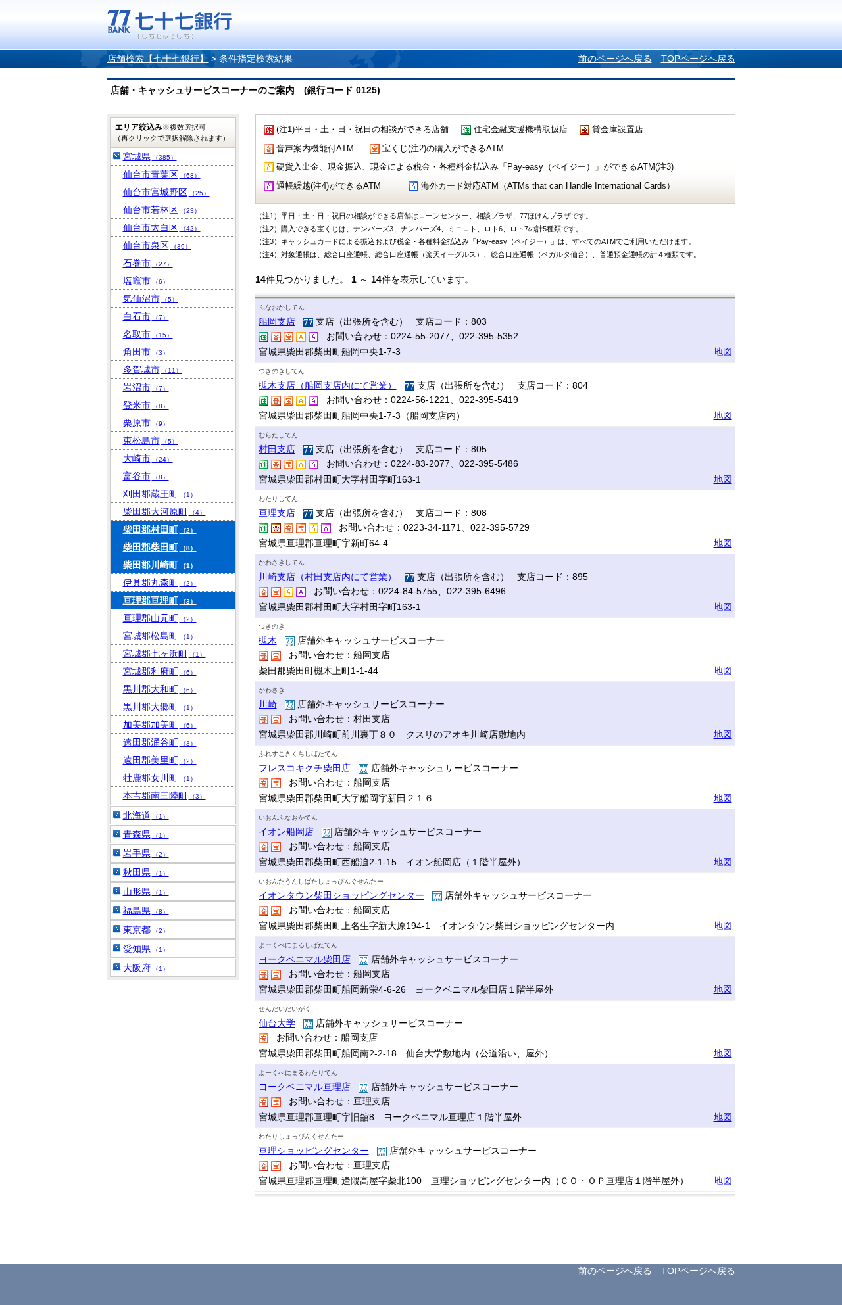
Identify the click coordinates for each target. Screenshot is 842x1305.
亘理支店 (277, 513)
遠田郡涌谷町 (160, 742)
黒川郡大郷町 (160, 706)
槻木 (268, 640)
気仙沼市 (150, 298)
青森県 (146, 834)
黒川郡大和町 (160, 689)
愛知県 (146, 948)
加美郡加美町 (160, 724)
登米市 (146, 405)
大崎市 (148, 458)
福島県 (146, 910)
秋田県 (146, 872)
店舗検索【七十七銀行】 (158, 58)
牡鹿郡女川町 (160, 777)
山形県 (146, 891)
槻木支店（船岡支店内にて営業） (328, 385)
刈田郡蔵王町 (160, 493)
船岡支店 (277, 321)
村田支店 (277, 449)
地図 (723, 351)
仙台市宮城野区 (166, 192)
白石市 (146, 316)
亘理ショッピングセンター (314, 1150)
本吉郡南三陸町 (164, 795)
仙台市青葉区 (162, 174)
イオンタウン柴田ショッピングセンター (341, 895)
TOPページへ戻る (698, 58)
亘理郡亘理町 (160, 600)
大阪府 (146, 967)
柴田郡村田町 (160, 529)
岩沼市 (146, 387)
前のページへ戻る (615, 58)
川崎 (268, 704)
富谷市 (146, 476)
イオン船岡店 (286, 831)
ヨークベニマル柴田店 (305, 959)
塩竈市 (146, 280)
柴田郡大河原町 (164, 511)
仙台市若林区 (162, 209)
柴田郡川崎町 (160, 564)
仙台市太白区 (162, 227)
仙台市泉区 (157, 245)
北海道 (146, 815)
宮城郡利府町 (160, 671)
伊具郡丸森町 (160, 582)
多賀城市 (152, 369)
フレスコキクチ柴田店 (305, 768)
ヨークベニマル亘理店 (305, 1086)
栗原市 (146, 422)
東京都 (146, 929)
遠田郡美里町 (160, 760)
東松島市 (150, 440)
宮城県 (150, 156)
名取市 (148, 334)
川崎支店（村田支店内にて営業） (328, 576)
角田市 (146, 351)
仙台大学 (277, 1023)
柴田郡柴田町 (160, 547)
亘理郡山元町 (160, 618)
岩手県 (146, 853)
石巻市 (148, 263)
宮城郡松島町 (160, 635)
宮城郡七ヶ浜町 (164, 653)
